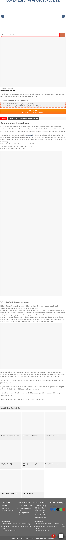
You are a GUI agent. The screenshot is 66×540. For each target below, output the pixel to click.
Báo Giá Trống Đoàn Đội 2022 (9, 493)
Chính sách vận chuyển (29, 118)
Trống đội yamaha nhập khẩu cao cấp (32, 464)
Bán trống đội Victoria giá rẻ (30, 435)
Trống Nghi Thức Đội (6, 464)
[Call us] (60, 509)
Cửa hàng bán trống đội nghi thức (10, 435)
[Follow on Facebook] (51, 509)
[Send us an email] (57, 509)
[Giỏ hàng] (63, 16)
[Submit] (62, 35)
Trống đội (10, 88)
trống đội (30, 135)
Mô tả (4, 118)
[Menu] (2, 16)
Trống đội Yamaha (28, 493)
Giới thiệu (5, 505)
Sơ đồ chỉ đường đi (8, 510)
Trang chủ (3, 88)
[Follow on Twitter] (54, 509)
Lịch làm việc (6, 508)
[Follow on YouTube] (63, 509)
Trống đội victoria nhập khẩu (53, 464)
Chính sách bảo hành (25, 505)
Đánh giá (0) (13, 118)
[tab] (3, 118)
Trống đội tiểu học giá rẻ (52, 435)
